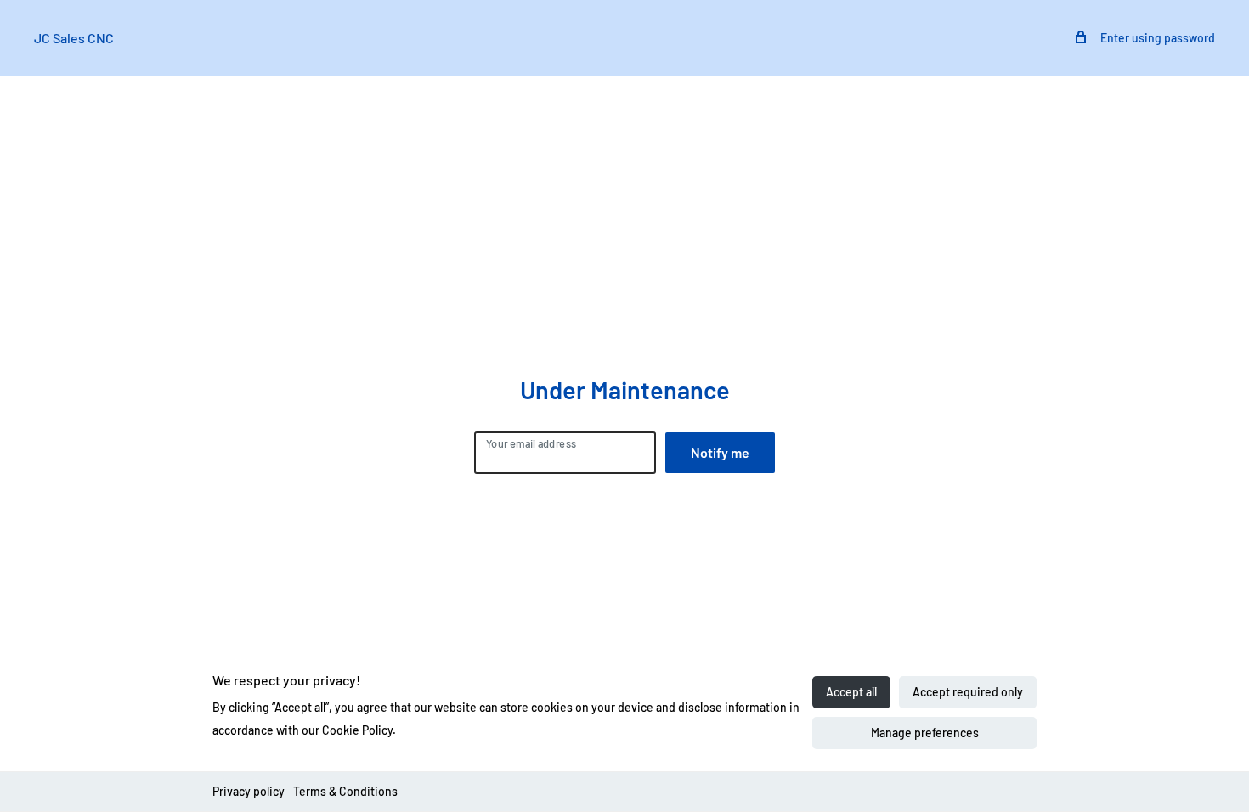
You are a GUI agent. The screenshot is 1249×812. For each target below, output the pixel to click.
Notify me (720, 452)
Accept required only (968, 692)
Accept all (851, 692)
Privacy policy (248, 791)
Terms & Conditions (345, 791)
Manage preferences (925, 732)
